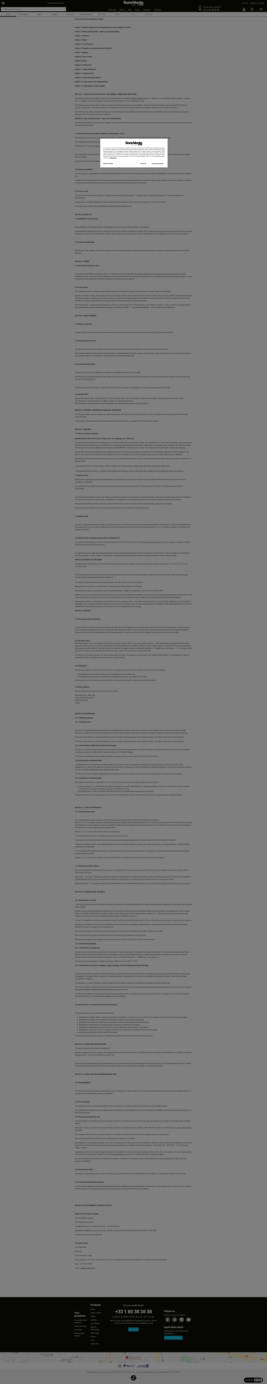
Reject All (143, 163)
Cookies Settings (108, 163)
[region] (134, 153)
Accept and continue (158, 163)
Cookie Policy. (113, 158)
